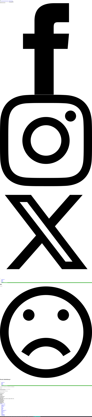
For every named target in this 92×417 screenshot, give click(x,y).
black (0, 398)
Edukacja (2, 405)
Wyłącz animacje (2, 402)
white (2, 398)
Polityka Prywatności (3, 410)
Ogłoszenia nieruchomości (4, 282)
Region (2, 280)
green (4, 398)
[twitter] (46, 277)
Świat (2, 413)
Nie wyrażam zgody (38, 416)
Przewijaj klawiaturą (2, 396)
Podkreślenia (1, 399)
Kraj (1, 281)
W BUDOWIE (3, 414)
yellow (11, 398)
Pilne (2, 409)
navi (13, 398)
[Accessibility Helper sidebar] (2, 393)
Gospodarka (2, 406)
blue (6, 398)
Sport (2, 412)
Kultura (2, 407)
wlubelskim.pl (3, 279)
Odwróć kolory (1, 401)
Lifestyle (2, 408)
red (7, 398)
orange (9, 398)
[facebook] (46, 94)
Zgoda (34, 416)
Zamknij (1, 394)
